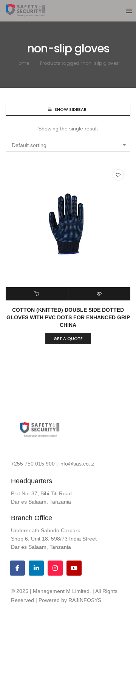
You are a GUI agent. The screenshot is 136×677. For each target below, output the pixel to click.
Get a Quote (68, 338)
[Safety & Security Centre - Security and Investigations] (25, 14)
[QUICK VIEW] (99, 293)
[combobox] (68, 145)
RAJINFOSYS (84, 600)
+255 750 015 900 (33, 464)
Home (22, 63)
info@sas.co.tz (76, 464)
